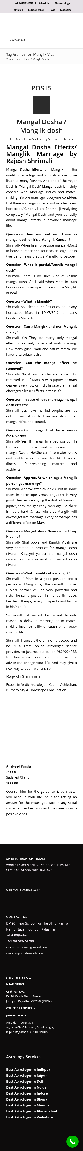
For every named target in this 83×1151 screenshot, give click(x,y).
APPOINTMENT (24, 3)
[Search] (60, 22)
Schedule (44, 3)
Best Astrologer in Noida (26, 1087)
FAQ (52, 9)
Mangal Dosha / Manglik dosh (41, 126)
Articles (18, 9)
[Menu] (71, 22)
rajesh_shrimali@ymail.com (27, 947)
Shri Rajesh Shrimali (60, 139)
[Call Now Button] (72, 1142)
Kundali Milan (36, 9)
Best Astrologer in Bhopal (27, 1099)
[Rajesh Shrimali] (33, 91)
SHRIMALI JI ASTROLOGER (23, 890)
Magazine (66, 9)
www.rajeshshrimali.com (25, 953)
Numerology (62, 3)
